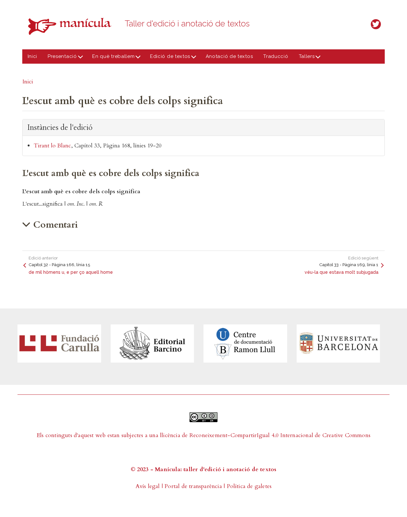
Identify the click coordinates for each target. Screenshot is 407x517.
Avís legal (147, 486)
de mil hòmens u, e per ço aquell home (71, 272)
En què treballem (111, 58)
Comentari (55, 224)
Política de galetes (249, 486)
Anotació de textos (229, 56)
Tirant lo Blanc (52, 146)
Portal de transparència (193, 486)
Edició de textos (167, 58)
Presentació (60, 58)
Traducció (275, 56)
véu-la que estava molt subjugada (341, 272)
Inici (33, 56)
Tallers (303, 58)
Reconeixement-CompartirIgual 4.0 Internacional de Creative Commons (280, 435)
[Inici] (71, 26)
